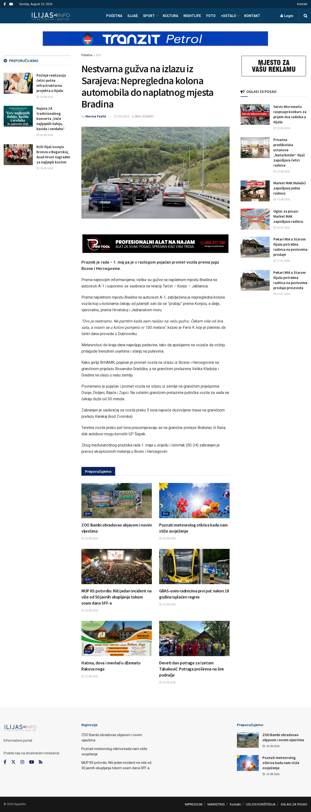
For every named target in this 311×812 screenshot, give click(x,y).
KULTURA (170, 16)
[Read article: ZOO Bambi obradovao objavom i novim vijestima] (116, 500)
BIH (98, 55)
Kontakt (302, 4)
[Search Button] (305, 15)
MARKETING (216, 804)
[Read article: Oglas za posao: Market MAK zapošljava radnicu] (255, 219)
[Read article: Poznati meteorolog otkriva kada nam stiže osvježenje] (194, 500)
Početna (86, 55)
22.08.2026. (91, 538)
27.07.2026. (283, 260)
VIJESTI (148, 116)
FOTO (211, 16)
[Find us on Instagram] (22, 762)
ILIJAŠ (133, 16)
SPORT (149, 16)
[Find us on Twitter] (13, 762)
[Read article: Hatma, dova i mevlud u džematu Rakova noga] (116, 638)
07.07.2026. (283, 294)
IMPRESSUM (193, 804)
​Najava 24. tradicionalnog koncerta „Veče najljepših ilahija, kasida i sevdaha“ (50, 118)
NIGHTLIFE (192, 16)
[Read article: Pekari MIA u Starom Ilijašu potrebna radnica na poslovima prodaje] (255, 247)
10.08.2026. (283, 171)
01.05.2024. (122, 116)
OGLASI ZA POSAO (294, 804)
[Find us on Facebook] (5, 4)
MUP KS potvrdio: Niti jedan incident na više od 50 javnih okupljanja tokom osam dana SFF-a (116, 597)
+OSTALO (228, 16)
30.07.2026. (283, 227)
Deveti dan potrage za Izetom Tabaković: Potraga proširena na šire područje (191, 669)
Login (288, 16)
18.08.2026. (46, 168)
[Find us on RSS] (40, 762)
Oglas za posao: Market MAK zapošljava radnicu (288, 216)
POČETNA (114, 16)
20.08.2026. (46, 96)
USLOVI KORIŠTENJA (261, 804)
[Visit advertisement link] (155, 43)
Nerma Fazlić (96, 116)
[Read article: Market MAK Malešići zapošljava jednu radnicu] (255, 190)
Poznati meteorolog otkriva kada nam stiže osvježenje (280, 762)
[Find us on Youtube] (11, 4)
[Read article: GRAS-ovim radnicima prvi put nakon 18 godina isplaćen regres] (194, 566)
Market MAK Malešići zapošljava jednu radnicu (289, 188)
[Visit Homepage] (51, 16)
